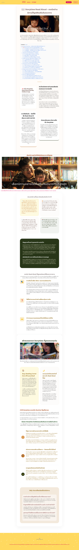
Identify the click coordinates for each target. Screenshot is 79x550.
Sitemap (34, 2)
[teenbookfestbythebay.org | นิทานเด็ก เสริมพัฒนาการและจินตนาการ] (11, 2)
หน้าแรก (24, 2)
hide (26, 44)
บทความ (28, 2)
